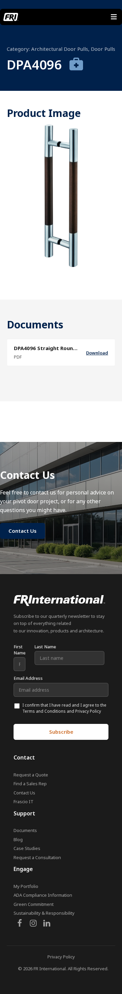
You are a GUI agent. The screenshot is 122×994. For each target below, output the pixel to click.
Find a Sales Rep (30, 783)
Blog (18, 839)
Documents (25, 830)
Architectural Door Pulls (59, 48)
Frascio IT (24, 801)
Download (97, 353)
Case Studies (27, 848)
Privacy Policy (61, 957)
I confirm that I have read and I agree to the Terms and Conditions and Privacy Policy (64, 708)
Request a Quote (31, 775)
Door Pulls (103, 48)
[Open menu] (114, 17)
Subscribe (61, 731)
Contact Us (24, 793)
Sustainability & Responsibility (44, 913)
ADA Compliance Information (43, 895)
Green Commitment (34, 904)
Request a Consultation (37, 857)
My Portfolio (26, 886)
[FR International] (10, 16)
